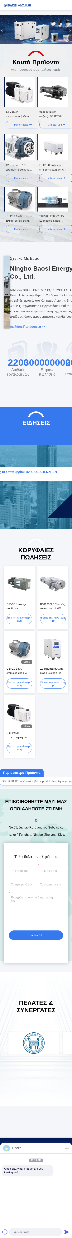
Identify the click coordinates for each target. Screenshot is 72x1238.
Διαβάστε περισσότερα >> (27, 326)
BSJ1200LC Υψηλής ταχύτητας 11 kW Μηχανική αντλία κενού (52, 607)
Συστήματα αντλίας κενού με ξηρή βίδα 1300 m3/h (51, 671)
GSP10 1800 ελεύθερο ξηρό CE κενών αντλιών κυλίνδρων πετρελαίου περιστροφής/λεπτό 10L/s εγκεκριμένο (18, 671)
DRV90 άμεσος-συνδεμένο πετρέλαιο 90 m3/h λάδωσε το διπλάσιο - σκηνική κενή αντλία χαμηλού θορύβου (19, 607)
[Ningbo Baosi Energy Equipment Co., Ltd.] (17, 5)
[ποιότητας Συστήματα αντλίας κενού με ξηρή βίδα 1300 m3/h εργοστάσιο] (53, 648)
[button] (30, 39)
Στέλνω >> (36, 935)
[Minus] (66, 1148)
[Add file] (5, 1232)
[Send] (67, 1232)
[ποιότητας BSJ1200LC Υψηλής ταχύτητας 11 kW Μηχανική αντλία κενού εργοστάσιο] (53, 584)
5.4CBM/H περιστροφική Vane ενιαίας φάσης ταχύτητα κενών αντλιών (18, 735)
